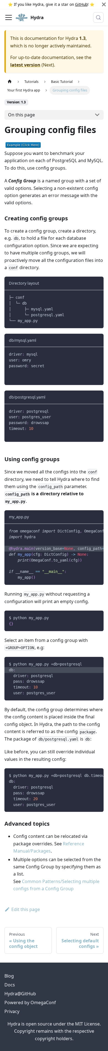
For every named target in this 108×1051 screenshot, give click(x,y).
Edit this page (25, 909)
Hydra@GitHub (20, 994)
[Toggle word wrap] (86, 530)
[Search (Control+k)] (98, 17)
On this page (21, 115)
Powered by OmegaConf (30, 1002)
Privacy (11, 1011)
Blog (9, 976)
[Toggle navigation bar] (8, 17)
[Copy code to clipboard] (96, 297)
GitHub (81, 4)
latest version (25, 65)
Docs (9, 985)
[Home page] (9, 81)
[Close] (104, 4)
